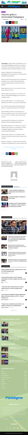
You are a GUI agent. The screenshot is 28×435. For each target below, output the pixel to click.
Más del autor (17, 186)
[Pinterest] (13, 22)
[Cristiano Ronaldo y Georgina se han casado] (4, 198)
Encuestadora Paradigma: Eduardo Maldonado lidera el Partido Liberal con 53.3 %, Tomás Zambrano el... (13, 296)
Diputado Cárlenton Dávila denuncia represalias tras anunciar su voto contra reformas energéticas (17, 246)
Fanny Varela (5, 19)
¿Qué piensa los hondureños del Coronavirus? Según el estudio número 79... (18, 362)
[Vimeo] (14, 428)
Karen (2, 282)
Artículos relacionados (7, 186)
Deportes (6, 9)
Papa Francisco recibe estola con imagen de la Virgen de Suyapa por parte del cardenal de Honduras (7, 164)
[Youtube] (21, 428)
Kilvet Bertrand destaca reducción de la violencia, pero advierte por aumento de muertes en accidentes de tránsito (13, 229)
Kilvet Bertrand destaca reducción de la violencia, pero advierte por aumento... (17, 331)
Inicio (2, 9)
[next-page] (4, 210)
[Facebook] (7, 22)
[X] (10, 22)
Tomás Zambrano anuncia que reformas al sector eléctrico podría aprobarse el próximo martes (17, 254)
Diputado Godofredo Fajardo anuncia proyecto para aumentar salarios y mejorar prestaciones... (17, 337)
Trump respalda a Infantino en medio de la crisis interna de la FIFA (17, 192)
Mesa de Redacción (6, 232)
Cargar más (13, 310)
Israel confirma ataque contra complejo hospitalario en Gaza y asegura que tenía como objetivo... (13, 279)
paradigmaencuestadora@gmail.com (17, 419)
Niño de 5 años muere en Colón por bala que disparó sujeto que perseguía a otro (20, 163)
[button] (2, 6)
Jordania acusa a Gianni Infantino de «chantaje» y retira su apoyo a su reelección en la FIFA (17, 205)
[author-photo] (14, 178)
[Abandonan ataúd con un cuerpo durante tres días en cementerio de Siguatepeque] (4, 261)
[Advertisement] (14, 52)
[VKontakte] (17, 428)
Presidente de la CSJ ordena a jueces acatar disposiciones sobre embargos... (17, 324)
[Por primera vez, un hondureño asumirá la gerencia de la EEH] (4, 355)
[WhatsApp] (16, 22)
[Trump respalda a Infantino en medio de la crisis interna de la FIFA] (4, 191)
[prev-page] (2, 210)
